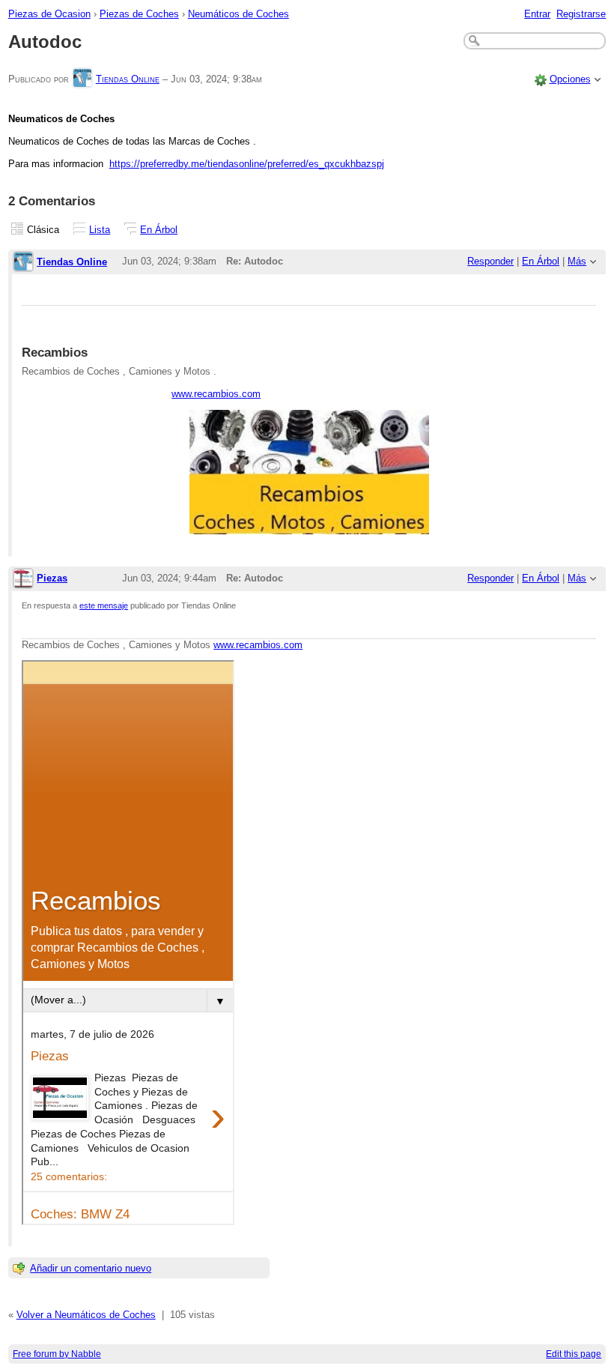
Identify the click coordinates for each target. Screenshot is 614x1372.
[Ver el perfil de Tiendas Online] (82, 79)
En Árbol (158, 229)
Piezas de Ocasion (49, 13)
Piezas (52, 578)
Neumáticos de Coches (238, 13)
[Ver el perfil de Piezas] (23, 579)
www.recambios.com (216, 393)
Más (577, 261)
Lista (99, 229)
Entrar (537, 13)
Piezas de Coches (139, 13)
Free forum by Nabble (57, 1354)
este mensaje (103, 605)
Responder (490, 261)
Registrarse (581, 13)
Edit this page (573, 1354)
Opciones (570, 79)
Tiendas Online (127, 79)
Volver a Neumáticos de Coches (86, 1314)
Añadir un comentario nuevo (90, 1268)
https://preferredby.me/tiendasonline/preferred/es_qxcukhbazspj (246, 163)
